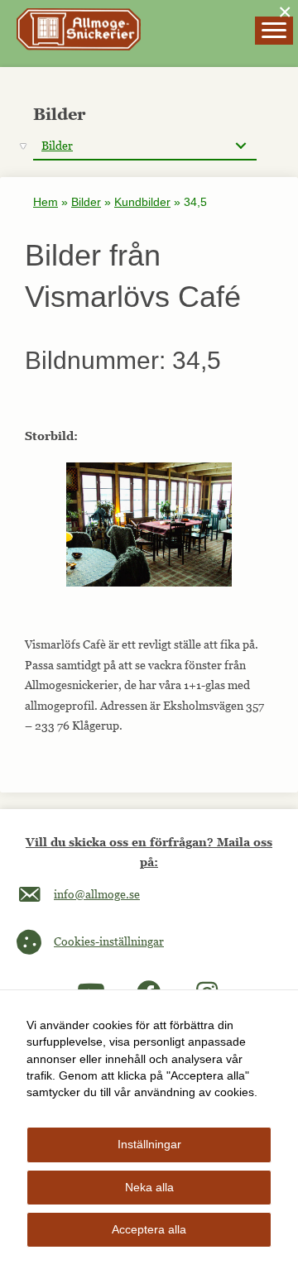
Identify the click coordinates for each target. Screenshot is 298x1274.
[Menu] (274, 31)
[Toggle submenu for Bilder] (240, 146)
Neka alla (149, 1187)
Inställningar (149, 1144)
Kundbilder (142, 201)
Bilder (86, 201)
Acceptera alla (149, 1229)
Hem (45, 201)
